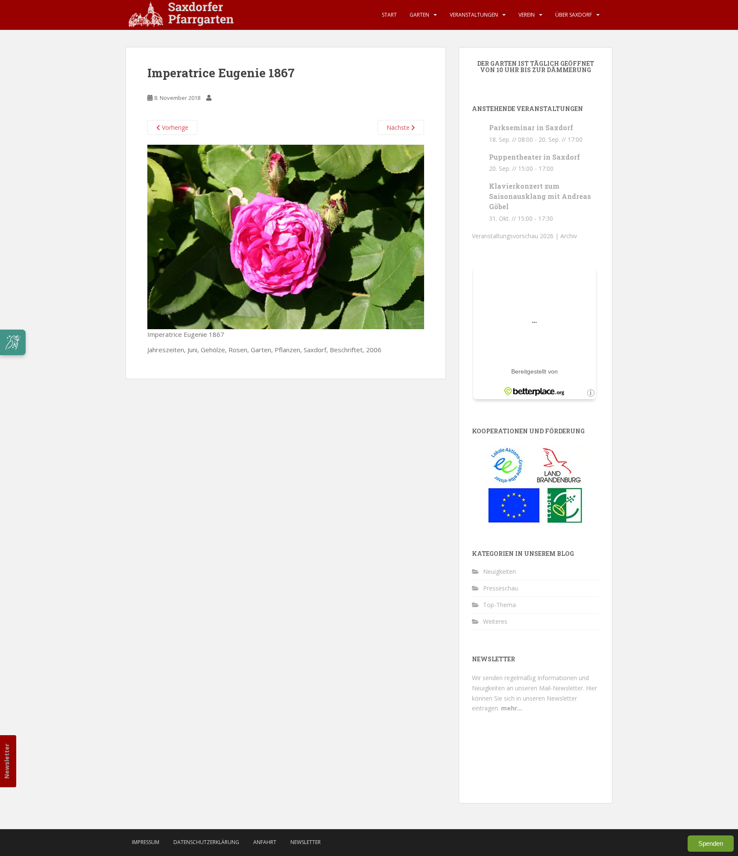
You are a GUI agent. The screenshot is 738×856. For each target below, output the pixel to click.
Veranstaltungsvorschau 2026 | (516, 236)
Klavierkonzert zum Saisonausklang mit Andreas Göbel (540, 196)
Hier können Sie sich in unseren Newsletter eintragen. (534, 698)
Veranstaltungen (474, 14)
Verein (526, 14)
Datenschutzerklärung (206, 842)
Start (389, 14)
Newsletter (7, 761)
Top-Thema (499, 605)
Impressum (145, 842)
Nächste (399, 127)
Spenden (710, 843)
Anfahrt (264, 842)
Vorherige (174, 127)
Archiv (568, 236)
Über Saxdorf (573, 14)
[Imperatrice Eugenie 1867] (285, 236)
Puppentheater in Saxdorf (534, 156)
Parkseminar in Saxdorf (531, 127)
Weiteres (495, 621)
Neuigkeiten (499, 571)
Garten (419, 14)
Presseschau (500, 588)
